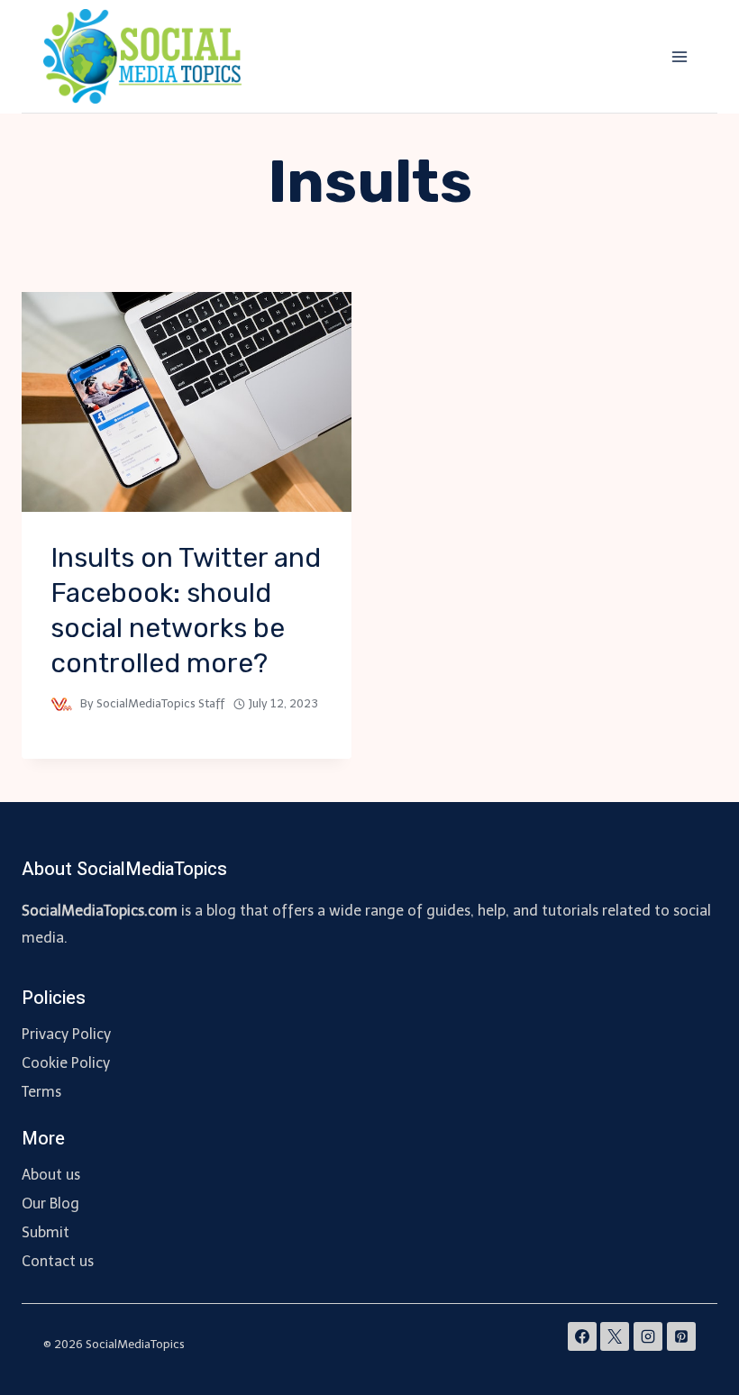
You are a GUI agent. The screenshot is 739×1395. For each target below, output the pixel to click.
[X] (614, 1336)
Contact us (58, 1261)
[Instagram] (648, 1336)
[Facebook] (582, 1336)
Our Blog (50, 1203)
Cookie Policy (66, 1062)
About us (51, 1174)
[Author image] (61, 704)
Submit (45, 1232)
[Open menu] (679, 56)
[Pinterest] (681, 1336)
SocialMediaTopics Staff (160, 703)
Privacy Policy (66, 1034)
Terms (41, 1091)
